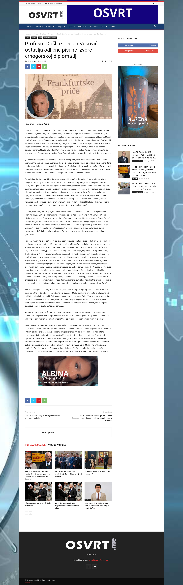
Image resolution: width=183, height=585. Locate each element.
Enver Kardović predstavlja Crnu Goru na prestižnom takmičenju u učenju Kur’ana (97, 505)
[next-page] (30, 513)
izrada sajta (28, 583)
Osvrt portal (32, 61)
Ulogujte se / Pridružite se (53, 3)
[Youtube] (156, 3)
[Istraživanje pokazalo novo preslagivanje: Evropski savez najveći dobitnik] (68, 460)
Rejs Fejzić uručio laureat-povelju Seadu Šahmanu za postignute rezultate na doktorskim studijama (92, 418)
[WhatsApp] (44, 66)
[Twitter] (33, 66)
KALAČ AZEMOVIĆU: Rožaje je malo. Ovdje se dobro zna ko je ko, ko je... (144, 155)
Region (60, 26)
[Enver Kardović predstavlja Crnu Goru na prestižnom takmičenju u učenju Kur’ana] (98, 491)
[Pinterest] (38, 66)
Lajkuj (153, 45)
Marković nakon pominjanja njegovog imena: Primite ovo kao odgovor (67, 505)
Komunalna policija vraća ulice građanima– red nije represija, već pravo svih (144, 186)
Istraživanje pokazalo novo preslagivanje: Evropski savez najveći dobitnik (68, 474)
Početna (30, 26)
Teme (103, 26)
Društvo (43, 34)
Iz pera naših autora (50, 37)
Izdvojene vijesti (137, 161)
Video (113, 26)
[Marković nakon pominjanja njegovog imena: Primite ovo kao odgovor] (68, 491)
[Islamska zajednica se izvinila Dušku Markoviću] (38, 491)
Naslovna (28, 34)
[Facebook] (153, 3)
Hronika (49, 26)
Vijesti (38, 26)
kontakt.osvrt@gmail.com (99, 560)
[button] (155, 27)
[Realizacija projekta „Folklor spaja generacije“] (98, 460)
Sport (71, 26)
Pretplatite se (151, 51)
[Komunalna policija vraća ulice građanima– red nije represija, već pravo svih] (124, 188)
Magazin (81, 26)
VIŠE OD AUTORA (57, 445)
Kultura (93, 26)
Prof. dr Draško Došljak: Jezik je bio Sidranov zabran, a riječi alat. (43, 416)
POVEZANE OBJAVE (35, 445)
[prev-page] (26, 513)
